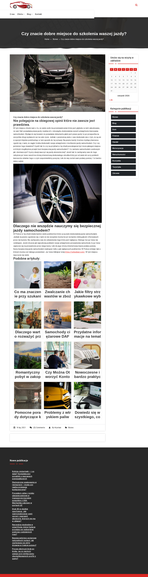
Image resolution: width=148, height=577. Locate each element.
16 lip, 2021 (21, 427)
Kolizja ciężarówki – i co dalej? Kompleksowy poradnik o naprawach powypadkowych (23, 475)
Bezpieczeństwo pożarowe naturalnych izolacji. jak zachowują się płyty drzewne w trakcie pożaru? (24, 541)
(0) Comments (39, 427)
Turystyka (116, 167)
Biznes (55, 39)
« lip (111, 100)
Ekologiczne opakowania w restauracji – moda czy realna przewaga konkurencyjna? (24, 486)
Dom (114, 129)
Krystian (58, 427)
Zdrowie (115, 173)
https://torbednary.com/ (75, 252)
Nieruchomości (118, 154)
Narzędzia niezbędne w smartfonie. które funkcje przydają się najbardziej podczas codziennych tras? (23, 530)
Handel (115, 142)
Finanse (115, 136)
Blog (114, 123)
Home (47, 39)
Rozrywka (116, 161)
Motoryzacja (117, 148)
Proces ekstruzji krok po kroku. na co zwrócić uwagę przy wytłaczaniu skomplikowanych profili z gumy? (24, 554)
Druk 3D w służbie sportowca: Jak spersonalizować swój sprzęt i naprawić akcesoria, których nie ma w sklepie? (23, 515)
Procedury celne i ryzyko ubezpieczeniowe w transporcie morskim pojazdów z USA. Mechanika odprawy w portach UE (23, 499)
